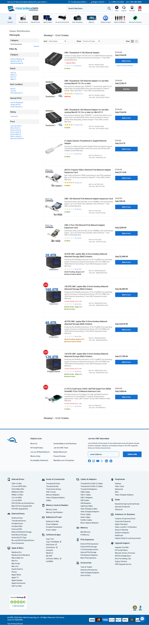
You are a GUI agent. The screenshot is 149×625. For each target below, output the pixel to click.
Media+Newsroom (60, 452)
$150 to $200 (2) (15, 132)
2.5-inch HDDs (17, 500)
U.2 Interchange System (89, 549)
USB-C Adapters (87, 498)
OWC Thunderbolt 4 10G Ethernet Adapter (81, 53)
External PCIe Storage (89, 547)
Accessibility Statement (39, 460)
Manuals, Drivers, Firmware (125, 553)
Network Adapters (53, 495)
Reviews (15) (78, 94)
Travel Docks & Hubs (53, 489)
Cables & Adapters (89, 479)
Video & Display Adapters (55, 498)
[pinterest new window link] (111, 461)
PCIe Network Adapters (89, 555)
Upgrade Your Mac (122, 547)
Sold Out (126, 89)
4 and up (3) (14, 116)
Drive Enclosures (18, 543)
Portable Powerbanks (54, 527)
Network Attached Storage (22, 532)
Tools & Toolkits (86, 567)
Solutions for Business (125, 514)
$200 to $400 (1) (15, 134)
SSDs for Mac (17, 483)
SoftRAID (49, 561)
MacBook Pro (17, 552)
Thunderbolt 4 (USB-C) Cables (92, 486)
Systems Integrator (122, 533)
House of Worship (121, 530)
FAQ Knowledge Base (123, 556)
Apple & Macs (18, 548)
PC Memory (85, 535)
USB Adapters (86, 503)
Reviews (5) (78, 183)
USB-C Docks (51, 492)
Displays (118, 483)
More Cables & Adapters (90, 523)
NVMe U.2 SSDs (17, 495)
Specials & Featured (122, 507)
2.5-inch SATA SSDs (19, 486)
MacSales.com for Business (64, 460)
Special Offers (71, 63)
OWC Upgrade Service (123, 564)
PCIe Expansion (87, 539)
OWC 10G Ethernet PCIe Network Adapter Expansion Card (88, 199)
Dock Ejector (50, 547)
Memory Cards (51, 509)
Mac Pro (15, 561)
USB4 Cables (85, 492)
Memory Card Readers (54, 512)
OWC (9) (13, 73)
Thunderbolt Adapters (89, 489)
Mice (117, 492)
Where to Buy (35, 456)
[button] (142, 619)
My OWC (49, 556)
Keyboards (119, 489)
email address (96, 454)
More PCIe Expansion (88, 558)
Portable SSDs (17, 526)
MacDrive (49, 553)
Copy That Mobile (52, 542)
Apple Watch (16, 575)
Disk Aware (50, 545)
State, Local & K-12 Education (126, 527)
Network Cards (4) (16, 61)
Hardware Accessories (89, 570)
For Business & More (78, 2)
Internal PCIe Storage (88, 552)
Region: (98, 2)
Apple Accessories (18, 583)
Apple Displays (17, 580)
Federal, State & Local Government (128, 538)
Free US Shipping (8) (16, 102)
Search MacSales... (76, 8)
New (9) (12, 89)
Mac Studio (16, 563)
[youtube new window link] (97, 461)
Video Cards (119, 486)
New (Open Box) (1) (16, 93)
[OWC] (22, 9)
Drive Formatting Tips (123, 559)
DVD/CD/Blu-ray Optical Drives (23, 503)
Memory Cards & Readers (57, 505)
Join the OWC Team (61, 448)
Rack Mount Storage (19, 535)
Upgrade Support (122, 543)
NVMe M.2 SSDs (18, 492)
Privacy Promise (60, 456)
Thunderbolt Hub (52, 486)
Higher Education (121, 524)
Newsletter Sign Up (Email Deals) (127, 504)
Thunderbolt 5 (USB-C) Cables (92, 483)
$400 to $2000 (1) (16, 136)
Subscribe (132, 454)
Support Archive (121, 561)
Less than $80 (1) (16, 126)
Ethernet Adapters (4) (17, 59)
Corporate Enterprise (123, 521)
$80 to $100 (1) (15, 128)
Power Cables (51, 530)
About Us (33, 443)
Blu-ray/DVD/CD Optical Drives (23, 540)
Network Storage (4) (16, 63)
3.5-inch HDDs (17, 498)
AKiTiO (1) (13, 75)
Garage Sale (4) (15, 104)
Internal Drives (18, 479)
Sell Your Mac (17, 586)
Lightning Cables (87, 506)
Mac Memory (85, 532)
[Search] (109, 9)
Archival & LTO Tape (19, 537)
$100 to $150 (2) (15, 130)
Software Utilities (52, 559)
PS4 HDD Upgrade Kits (20, 509)
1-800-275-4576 (117, 2)
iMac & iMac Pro (17, 558)
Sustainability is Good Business (65, 443)
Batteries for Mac (52, 521)
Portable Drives (17, 523)
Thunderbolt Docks (53, 483)
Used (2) (13, 91)
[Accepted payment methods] (115, 620)
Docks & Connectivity (55, 479)
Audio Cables (85, 517)
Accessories (86, 563)
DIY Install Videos (36, 448)
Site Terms (60, 617)
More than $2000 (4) (17, 138)
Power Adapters (52, 524)
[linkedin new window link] (106, 461)
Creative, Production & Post (125, 519)
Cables (48, 500)
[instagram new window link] (93, 461)
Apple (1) (13, 79)
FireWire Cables (86, 520)
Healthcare (119, 535)
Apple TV (15, 577)
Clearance (119, 509)
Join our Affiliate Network (39, 452)
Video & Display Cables (89, 509)
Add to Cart (126, 61)
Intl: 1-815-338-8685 (134, 2)
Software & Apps (53, 535)
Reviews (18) (78, 125)
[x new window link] (102, 461)
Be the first (78, 66)
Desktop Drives (17, 518)
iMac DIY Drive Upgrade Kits (22, 506)
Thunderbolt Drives (19, 521)
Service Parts (85, 575)
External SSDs (17, 529)
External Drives (18, 514)
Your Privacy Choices (15, 624)
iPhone (14, 572)
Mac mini (15, 566)
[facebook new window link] (89, 460)
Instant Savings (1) (16, 107)
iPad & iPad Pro (17, 569)
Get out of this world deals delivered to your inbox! (27, 2)
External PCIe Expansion (89, 544)
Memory (84, 528)
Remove (36, 46)
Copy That (50, 539)
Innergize (49, 550)
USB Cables (85, 500)
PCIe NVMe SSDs (18, 489)
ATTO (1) (13, 77)
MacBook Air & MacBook (21, 555)
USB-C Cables (86, 495)
